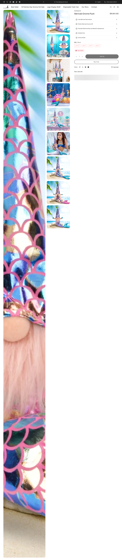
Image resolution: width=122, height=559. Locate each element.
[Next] (78, 2)
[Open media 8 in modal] (58, 167)
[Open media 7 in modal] (24, 284)
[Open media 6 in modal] (58, 143)
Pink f (90, 45)
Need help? (116, 67)
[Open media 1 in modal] (58, 21)
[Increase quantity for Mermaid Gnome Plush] (82, 57)
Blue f (84, 45)
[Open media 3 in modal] (58, 70)
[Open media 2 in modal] (58, 45)
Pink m (77, 45)
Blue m (97, 45)
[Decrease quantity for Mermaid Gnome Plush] (76, 57)
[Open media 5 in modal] (58, 119)
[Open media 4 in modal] (58, 94)
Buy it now (96, 62)
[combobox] (99, 2)
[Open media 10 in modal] (58, 216)
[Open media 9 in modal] (58, 192)
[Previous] (43, 2)
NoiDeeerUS (77, 11)
